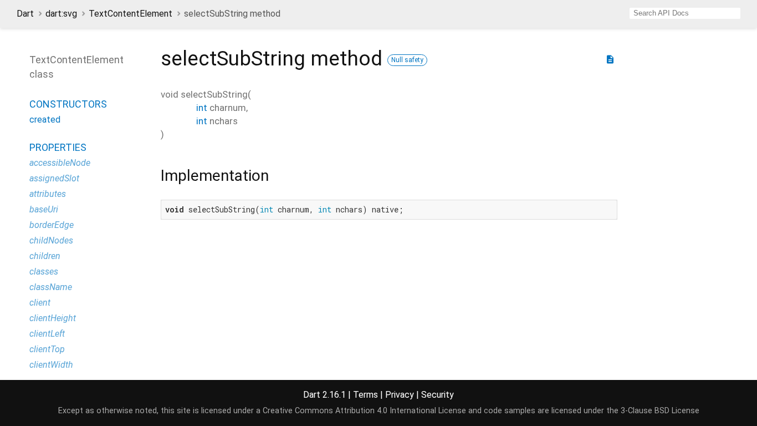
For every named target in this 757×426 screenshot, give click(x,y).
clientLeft (47, 333)
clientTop (47, 349)
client (39, 302)
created (44, 119)
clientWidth (51, 364)
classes (43, 271)
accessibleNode (59, 163)
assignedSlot (54, 178)
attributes (47, 194)
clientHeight (52, 318)
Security (437, 394)
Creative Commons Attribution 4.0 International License (364, 410)
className (50, 287)
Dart (25, 13)
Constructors (68, 104)
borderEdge (51, 225)
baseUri (43, 209)
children (44, 256)
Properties (57, 147)
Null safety (407, 60)
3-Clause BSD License (660, 410)
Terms (365, 394)
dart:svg (61, 13)
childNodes (51, 240)
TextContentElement (130, 13)
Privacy (399, 394)
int (201, 107)
